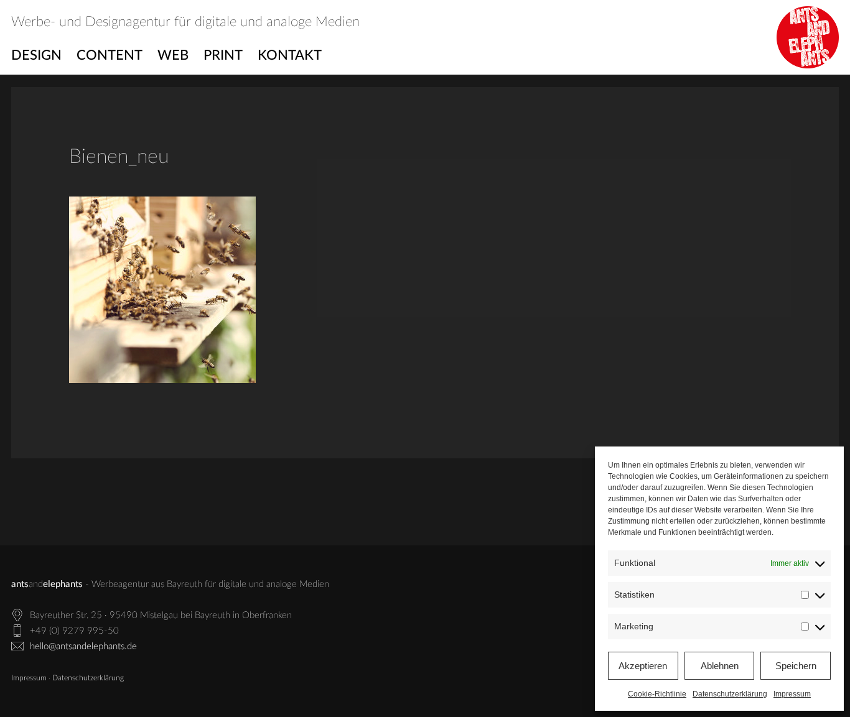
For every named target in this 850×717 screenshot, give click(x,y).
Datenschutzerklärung (730, 694)
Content (109, 55)
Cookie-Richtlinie (657, 694)
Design (36, 55)
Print (223, 55)
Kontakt (290, 55)
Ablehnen (720, 665)
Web (173, 55)
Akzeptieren (643, 665)
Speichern (795, 665)
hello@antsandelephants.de (83, 646)
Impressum (792, 694)
